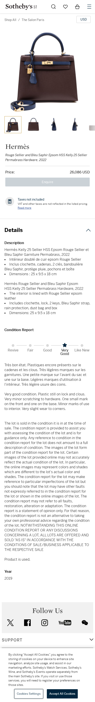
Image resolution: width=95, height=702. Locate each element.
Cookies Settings (29, 694)
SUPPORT (12, 640)
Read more (24, 208)
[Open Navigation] (89, 6)
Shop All (10, 20)
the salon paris (33, 20)
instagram (44, 622)
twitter (10, 622)
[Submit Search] (53, 6)
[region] (47, 675)
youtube (65, 622)
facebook (27, 622)
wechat (85, 623)
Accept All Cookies (62, 694)
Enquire (47, 182)
